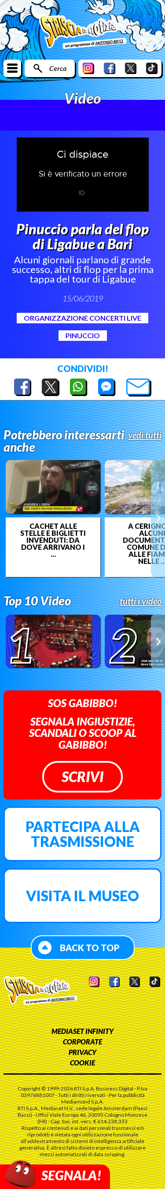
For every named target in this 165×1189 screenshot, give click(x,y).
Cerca (57, 68)
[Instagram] (88, 68)
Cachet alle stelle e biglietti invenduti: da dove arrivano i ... (53, 540)
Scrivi (82, 776)
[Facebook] (109, 68)
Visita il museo (82, 895)
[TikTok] (152, 68)
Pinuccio (83, 335)
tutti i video (140, 601)
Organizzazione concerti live (82, 318)
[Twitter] (130, 68)
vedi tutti (144, 435)
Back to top (90, 947)
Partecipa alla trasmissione (83, 834)
